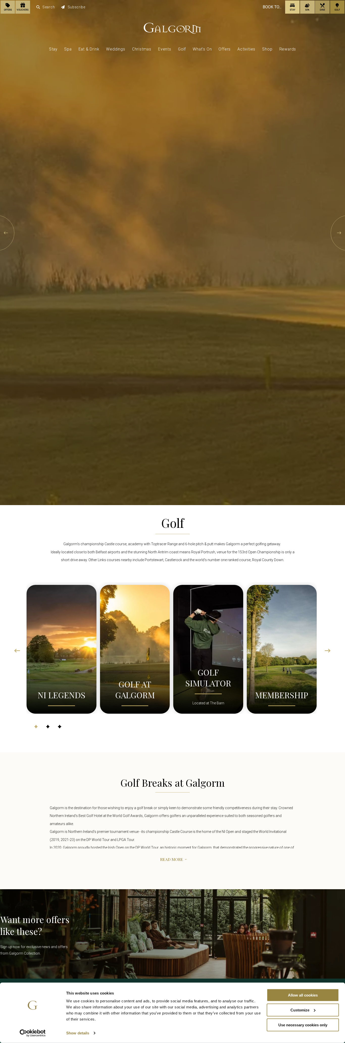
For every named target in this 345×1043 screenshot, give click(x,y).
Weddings (115, 49)
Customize (299, 1010)
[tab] (36, 726)
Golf (182, 49)
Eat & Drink (89, 49)
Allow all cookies (303, 995)
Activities (246, 49)
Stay (53, 49)
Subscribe (76, 7)
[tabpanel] (61, 648)
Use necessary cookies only (302, 1025)
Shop (267, 49)
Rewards (287, 49)
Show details (77, 1033)
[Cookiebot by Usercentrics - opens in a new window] (33, 1033)
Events (164, 49)
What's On (202, 49)
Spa (67, 49)
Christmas (141, 49)
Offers (224, 49)
